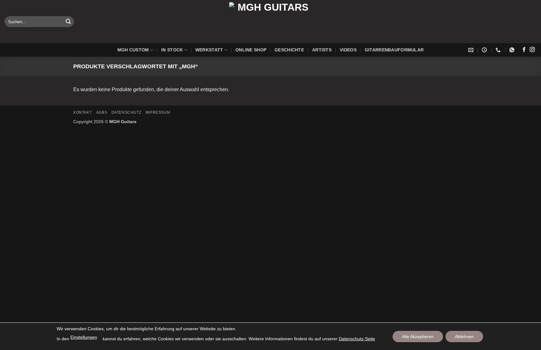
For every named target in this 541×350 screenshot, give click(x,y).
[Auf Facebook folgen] (524, 50)
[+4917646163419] (512, 50)
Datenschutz (126, 112)
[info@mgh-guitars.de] (471, 50)
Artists (322, 49)
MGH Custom (133, 49)
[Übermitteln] (68, 21)
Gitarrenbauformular (394, 49)
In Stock (172, 49)
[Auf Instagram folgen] (532, 50)
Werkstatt (209, 49)
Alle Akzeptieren (418, 336)
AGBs (101, 112)
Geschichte (289, 49)
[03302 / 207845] (499, 50)
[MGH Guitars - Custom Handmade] (270, 21)
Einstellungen (83, 337)
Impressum (158, 112)
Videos (348, 49)
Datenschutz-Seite (357, 338)
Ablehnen (464, 336)
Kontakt (82, 112)
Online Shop (250, 49)
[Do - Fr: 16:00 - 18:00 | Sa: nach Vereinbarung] (485, 50)
